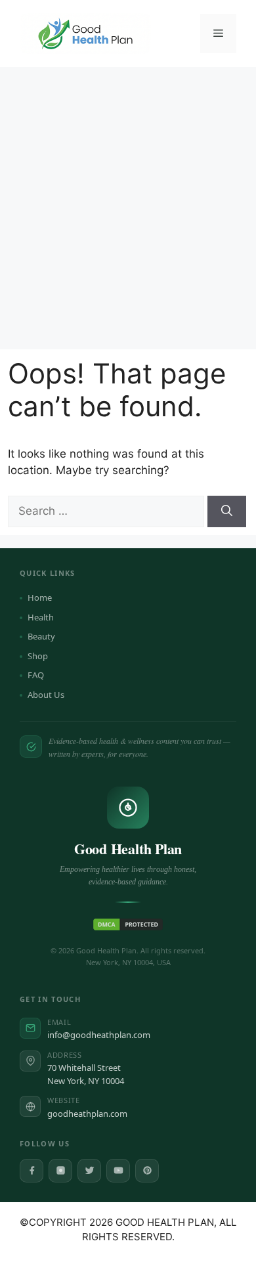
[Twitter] (89, 1170)
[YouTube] (118, 1170)
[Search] (226, 511)
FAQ (36, 675)
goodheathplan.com (87, 1113)
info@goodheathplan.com (98, 1035)
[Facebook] (31, 1170)
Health (41, 617)
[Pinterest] (147, 1170)
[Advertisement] (128, 202)
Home (40, 597)
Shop (38, 656)
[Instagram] (60, 1170)
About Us (46, 695)
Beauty (41, 636)
